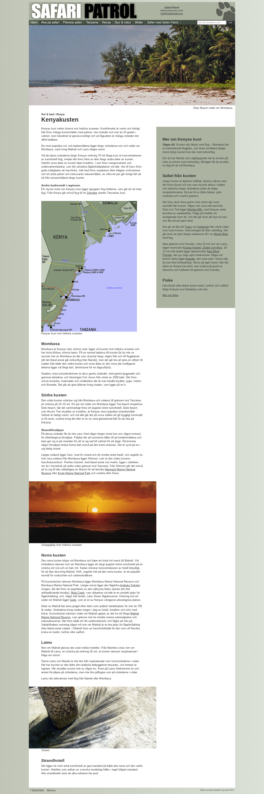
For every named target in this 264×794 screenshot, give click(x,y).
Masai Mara (221, 234)
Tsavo (188, 226)
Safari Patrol (38, 790)
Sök (230, 22)
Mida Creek (78, 592)
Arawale (190, 258)
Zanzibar (92, 192)
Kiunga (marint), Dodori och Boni (202, 247)
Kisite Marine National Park (74, 473)
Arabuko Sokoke (130, 585)
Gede (73, 599)
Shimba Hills (194, 209)
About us (51, 790)
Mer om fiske (170, 295)
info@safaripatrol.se (171, 13)
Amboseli (203, 226)
